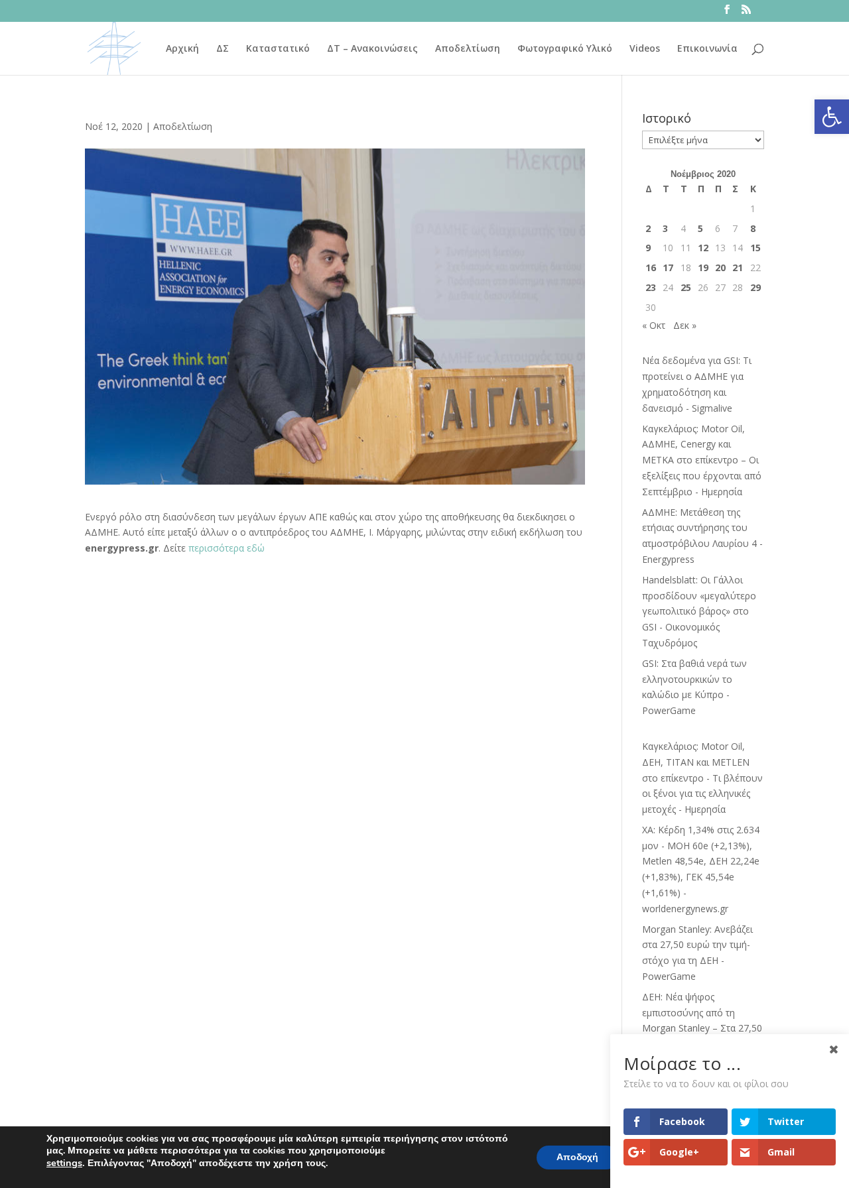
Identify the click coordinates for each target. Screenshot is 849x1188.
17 (668, 267)
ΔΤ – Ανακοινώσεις (372, 49)
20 (720, 267)
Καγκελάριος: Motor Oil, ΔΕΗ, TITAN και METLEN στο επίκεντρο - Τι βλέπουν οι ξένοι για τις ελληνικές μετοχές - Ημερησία (702, 777)
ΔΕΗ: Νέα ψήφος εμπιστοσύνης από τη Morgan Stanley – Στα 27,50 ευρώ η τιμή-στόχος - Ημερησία (702, 1028)
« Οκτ (653, 325)
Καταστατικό (278, 49)
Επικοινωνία (707, 49)
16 (650, 267)
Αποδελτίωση (467, 49)
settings (64, 1163)
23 (650, 287)
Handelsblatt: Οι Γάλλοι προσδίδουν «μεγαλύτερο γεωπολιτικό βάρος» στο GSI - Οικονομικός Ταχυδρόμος (699, 611)
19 (703, 267)
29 (755, 287)
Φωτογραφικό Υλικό (564, 49)
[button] (832, 116)
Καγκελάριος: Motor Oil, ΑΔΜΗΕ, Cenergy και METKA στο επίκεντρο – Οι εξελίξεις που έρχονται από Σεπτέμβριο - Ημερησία (701, 460)
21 (737, 267)
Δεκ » (684, 325)
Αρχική (182, 49)
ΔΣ (222, 49)
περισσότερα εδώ (226, 548)
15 (755, 247)
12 (703, 247)
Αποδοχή (577, 1157)
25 (686, 287)
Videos (644, 49)
